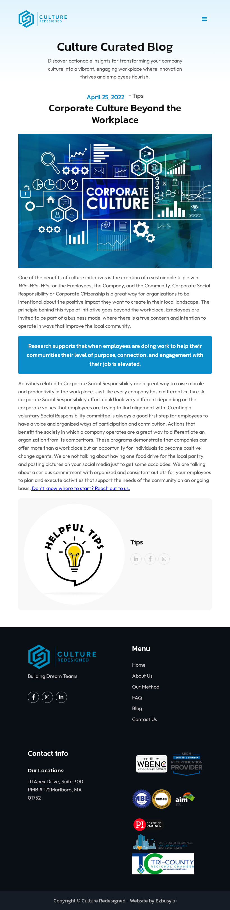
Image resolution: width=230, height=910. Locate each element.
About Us (142, 676)
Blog (137, 708)
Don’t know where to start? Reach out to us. (80, 488)
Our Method (145, 686)
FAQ (137, 697)
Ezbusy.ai (166, 900)
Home (139, 665)
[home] (107, 19)
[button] (204, 19)
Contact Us (144, 719)
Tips (138, 96)
